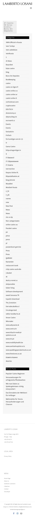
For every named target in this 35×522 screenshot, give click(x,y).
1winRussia (10, 53)
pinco (8, 236)
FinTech (8, 135)
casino (8, 83)
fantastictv (10, 131)
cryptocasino (10, 105)
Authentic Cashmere (9, 484)
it (6, 154)
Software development (14, 291)
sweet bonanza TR (12, 295)
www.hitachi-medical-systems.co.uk (14, 334)
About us (6, 481)
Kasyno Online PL (12, 172)
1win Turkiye (10, 46)
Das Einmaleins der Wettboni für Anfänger (16, 394)
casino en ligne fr (12, 87)
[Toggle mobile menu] (31, 8)
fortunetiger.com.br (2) (14, 139)
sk (6, 276)
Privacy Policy (7, 456)
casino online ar (11, 94)
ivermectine (10, 169)
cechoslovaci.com (12, 102)
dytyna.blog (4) (11, 117)
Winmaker (9, 321)
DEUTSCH (9, 109)
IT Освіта (9, 165)
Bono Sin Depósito (12, 76)
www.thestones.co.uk (13, 354)
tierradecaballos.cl (12, 306)
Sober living (10, 288)
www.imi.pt (10, 339)
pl (6, 243)
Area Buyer (7, 491)
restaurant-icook (12, 265)
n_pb (7, 195)
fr (6, 143)
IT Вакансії (10, 157)
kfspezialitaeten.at (12, 176)
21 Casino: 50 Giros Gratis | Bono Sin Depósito (9, 27)
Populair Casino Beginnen (15, 373)
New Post (9, 206)
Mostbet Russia (11, 187)
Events (8, 124)
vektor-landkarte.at (13, 314)
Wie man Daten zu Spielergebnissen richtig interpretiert (15, 386)
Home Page (7, 478)
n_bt (7, 191)
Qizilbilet (9, 258)
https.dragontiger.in (13, 150)
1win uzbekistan (11, 50)
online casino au (12, 224)
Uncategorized (11, 310)
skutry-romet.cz (11, 280)
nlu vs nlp (9, 217)
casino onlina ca (12, 91)
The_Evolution (11, 303)
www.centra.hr (11, 329)
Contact (6, 489)
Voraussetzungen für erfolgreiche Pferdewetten (15, 379)
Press (8, 250)
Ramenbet (10, 262)
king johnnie (10, 180)
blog (7, 72)
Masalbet (9, 184)
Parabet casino (11, 228)
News (8, 210)
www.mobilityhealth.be (14, 342)
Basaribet (9, 65)
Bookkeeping (10, 79)
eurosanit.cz (10, 120)
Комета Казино (12, 357)
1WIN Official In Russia (14, 42)
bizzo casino (10, 68)
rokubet (9, 273)
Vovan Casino (11, 317)
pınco (8, 239)
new (7, 202)
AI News (9, 61)
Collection (7, 486)
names (8, 198)
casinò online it (11, 98)
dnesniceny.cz (11, 113)
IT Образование (12, 161)
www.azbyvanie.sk (12, 325)
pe (7, 232)
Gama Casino (10, 146)
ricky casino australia (13, 269)
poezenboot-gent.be (13, 247)
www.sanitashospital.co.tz (15, 346)
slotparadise (10, 284)
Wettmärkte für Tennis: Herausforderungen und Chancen (15, 402)
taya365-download (12, 299)
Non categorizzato (12, 221)
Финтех (9, 361)
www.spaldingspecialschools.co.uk (17, 350)
